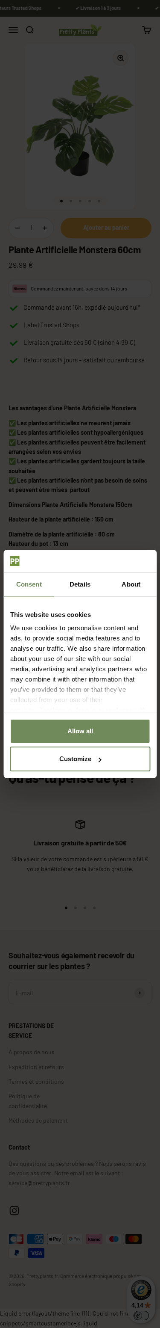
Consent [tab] (29, 584)
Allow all (80, 731)
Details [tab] (80, 584)
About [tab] (131, 584)
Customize (75, 758)
